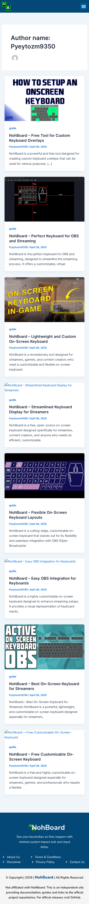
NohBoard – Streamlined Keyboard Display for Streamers (40, 409)
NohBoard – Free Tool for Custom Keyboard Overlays (39, 138)
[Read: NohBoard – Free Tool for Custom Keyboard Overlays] (44, 98)
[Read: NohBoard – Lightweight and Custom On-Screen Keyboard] (44, 299)
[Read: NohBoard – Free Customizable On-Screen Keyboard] (44, 735)
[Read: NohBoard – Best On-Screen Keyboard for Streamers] (44, 647)
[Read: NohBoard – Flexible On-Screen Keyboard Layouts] (44, 475)
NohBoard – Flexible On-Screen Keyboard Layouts (38, 515)
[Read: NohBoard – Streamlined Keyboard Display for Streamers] (44, 387)
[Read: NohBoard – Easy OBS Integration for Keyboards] (40, 561)
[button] (83, 6)
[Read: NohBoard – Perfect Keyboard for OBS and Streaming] (44, 199)
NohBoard (48, 827)
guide (12, 128)
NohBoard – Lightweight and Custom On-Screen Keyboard (42, 339)
